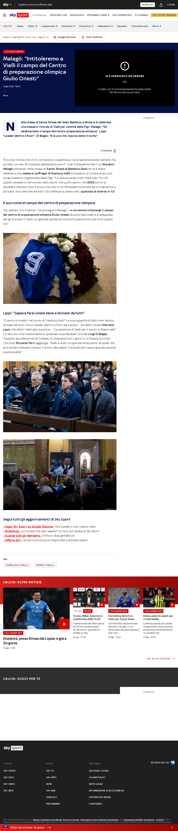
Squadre (122, 26)
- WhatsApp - (12, 531)
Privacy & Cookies (71, 819)
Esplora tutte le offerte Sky (35, 4)
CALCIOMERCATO (122, 15)
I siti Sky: (7, 763)
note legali (96, 784)
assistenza (149, 819)
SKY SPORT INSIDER (164, 15)
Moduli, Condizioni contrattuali (47, 819)
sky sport (9, 770)
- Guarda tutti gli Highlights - (22, 535)
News (20, 26)
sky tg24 (8, 777)
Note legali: (95, 763)
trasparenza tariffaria (133, 819)
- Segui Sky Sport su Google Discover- (28, 526)
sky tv (50, 770)
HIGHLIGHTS (77, 15)
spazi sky (51, 797)
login (171, 4)
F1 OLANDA (141, 15)
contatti (160, 819)
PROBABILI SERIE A (98, 15)
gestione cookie (98, 770)
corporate (95, 803)
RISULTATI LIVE (58, 15)
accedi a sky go (160, 762)
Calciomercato (139, 26)
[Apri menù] (4, 15)
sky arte (8, 790)
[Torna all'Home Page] (19, 15)
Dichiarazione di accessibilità (106, 790)
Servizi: (50, 763)
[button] (83, 827)
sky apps (51, 777)
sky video (9, 784)
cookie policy (97, 777)
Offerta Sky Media (100, 797)
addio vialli (45, 565)
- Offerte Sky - (13, 540)
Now (49, 784)
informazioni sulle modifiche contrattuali (99, 819)
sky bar (50, 790)
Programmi (53, 803)
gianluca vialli (17, 565)
